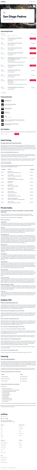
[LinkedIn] (7, 418)
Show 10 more (4, 92)
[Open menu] (35, 1)
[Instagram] (3, 418)
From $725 (33, 38)
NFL (1, 426)
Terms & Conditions (4, 462)
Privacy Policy (3, 460)
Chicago (20, 435)
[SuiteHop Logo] (3, 1)
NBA (1, 428)
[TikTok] (5, 418)
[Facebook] (1, 418)
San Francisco (21, 433)
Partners (20, 445)
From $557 (33, 53)
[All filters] (2, 35)
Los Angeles (21, 428)
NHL (1, 431)
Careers (20, 443)
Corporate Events (4, 443)
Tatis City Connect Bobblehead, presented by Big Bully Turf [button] (17, 62)
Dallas (20, 431)
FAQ (1, 450)
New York (20, 426)
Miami (20, 430)
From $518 (32, 65)
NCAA (2, 437)
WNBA (2, 435)
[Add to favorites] (34, 6)
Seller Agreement (4, 459)
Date (4, 35)
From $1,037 (33, 48)
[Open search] (29, 1)
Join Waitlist (33, 43)
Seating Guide (3, 445)
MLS (1, 433)
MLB (1, 430)
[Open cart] (31, 1)
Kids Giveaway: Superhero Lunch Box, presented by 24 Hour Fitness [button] (18, 84)
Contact (20, 447)
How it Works (3, 447)
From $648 (33, 80)
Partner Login (3, 452)
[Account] (33, 1)
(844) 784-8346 (4, 416)
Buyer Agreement (4, 457)
